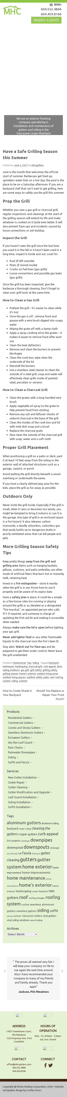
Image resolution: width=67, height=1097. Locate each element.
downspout (15, 847)
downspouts (36, 846)
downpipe (25, 841)
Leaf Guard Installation (22, 797)
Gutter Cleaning (17, 787)
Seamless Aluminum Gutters (25, 732)
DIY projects (14, 840)
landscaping (23, 891)
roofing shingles (37, 898)
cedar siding (25, 828)
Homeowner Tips (22, 663)
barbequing (21, 666)
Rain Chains (15, 747)
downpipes (41, 839)
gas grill (25, 670)
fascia (26, 853)
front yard (36, 854)
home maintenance (26, 877)
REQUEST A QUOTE (46, 20)
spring (10, 916)
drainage (54, 847)
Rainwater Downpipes (21, 752)
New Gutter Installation (22, 777)
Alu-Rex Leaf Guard (20, 742)
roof (52, 677)
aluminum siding (50, 823)
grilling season (10, 673)
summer (23, 681)
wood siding (36, 920)
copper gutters (28, 834)
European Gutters (19, 737)
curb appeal (49, 666)
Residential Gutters (20, 717)
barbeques (8, 666)
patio (46, 677)
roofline (25, 904)
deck (59, 666)
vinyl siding (13, 920)
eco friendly (12, 854)
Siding (35, 663)
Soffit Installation (19, 807)
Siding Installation (19, 802)
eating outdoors (11, 670)
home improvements (36, 872)
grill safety (36, 670)
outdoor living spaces (14, 677)
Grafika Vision (33, 1090)
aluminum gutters (24, 822)
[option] (33, 83)
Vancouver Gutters (32, 916)
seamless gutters (26, 911)
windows (24, 920)
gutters (28, 859)
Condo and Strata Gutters (24, 727)
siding (15, 681)
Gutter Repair (16, 782)
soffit (54, 911)
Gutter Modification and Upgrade (29, 792)
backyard (54, 663)
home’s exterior (27, 673)
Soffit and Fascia (18, 762)
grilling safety (50, 670)
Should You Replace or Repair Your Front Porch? (50, 695)
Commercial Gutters (20, 722)
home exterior (37, 866)
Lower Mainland (40, 891)
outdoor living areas (47, 673)
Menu (58, 4)
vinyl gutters (49, 916)
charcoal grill (35, 666)
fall (19, 853)
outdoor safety (34, 677)
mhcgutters (37, 165)
